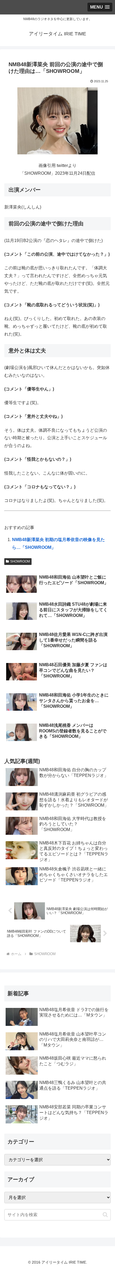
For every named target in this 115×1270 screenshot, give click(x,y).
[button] (105, 1215)
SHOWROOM (20, 561)
